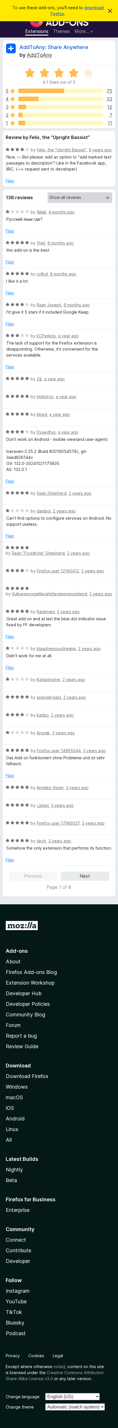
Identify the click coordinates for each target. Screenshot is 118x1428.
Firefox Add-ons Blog (31, 972)
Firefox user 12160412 (58, 570)
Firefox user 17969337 (58, 823)
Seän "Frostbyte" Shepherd (38, 553)
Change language (23, 1396)
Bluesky (15, 1323)
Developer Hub (24, 993)
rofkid (42, 273)
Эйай (41, 212)
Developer (18, 1261)
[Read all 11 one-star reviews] (60, 123)
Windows (17, 1087)
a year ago (68, 335)
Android (15, 1119)
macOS (14, 1097)
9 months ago (77, 304)
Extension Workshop (30, 983)
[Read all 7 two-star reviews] (60, 115)
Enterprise (18, 1210)
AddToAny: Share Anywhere (53, 47)
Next (85, 876)
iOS (10, 1108)
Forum (13, 1025)
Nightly (14, 1170)
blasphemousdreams (56, 648)
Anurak (43, 732)
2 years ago (80, 493)
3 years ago (63, 732)
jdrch (41, 840)
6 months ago (61, 242)
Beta (11, 1180)
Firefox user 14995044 (59, 750)
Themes (61, 31)
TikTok (14, 1312)
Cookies (36, 1355)
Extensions (36, 31)
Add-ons (17, 951)
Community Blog (25, 1015)
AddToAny (39, 55)
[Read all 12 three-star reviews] (60, 107)
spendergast (49, 697)
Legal (58, 1355)
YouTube (16, 1301)
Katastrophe (48, 679)
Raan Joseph (49, 304)
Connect (16, 1240)
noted (59, 1366)
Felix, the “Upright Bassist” (61, 149)
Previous (33, 876)
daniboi (44, 510)
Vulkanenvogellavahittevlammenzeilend (49, 593)
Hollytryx (45, 396)
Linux (12, 1129)
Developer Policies (28, 1004)
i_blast (43, 805)
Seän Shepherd (51, 493)
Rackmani (46, 611)
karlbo (43, 715)
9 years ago (100, 149)
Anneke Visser (50, 787)
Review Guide (22, 1046)
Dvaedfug (46, 432)
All (9, 1140)
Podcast (16, 1333)
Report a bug (21, 1036)
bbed (42, 414)
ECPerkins (46, 335)
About (13, 961)
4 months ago (61, 212)
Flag (10, 180)
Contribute (18, 1250)
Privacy (13, 1355)
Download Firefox (27, 1076)
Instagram (18, 1291)
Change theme (20, 1406)
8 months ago (63, 273)
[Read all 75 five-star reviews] (60, 91)
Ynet (41, 242)
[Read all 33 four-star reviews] (60, 99)
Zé (39, 378)
